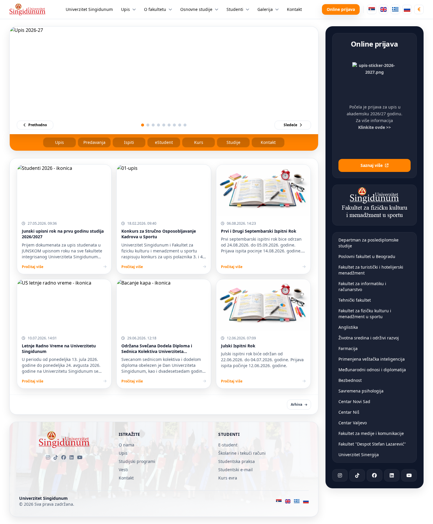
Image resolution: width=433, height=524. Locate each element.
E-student (227, 445)
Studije (233, 142)
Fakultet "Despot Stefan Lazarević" (372, 444)
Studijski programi (137, 461)
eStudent (164, 142)
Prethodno (37, 124)
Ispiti (129, 142)
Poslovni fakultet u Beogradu (366, 256)
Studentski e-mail (235, 469)
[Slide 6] (169, 125)
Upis (59, 142)
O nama (126, 445)
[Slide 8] (179, 125)
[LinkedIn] (72, 457)
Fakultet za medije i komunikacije (371, 433)
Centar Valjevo (352, 423)
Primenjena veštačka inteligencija (371, 359)
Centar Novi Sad (354, 401)
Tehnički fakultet (354, 300)
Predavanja (94, 142)
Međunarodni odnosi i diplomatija (372, 369)
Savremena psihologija (361, 391)
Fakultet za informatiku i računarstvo (362, 286)
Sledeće (290, 124)
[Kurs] (419, 9)
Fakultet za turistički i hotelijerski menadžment (370, 270)
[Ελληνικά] (395, 9)
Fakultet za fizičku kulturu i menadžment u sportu (364, 313)
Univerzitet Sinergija (358, 454)
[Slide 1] (142, 125)
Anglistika (348, 327)
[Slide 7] (174, 125)
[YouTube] (79, 457)
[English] (383, 9)
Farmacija (348, 348)
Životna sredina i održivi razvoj (368, 338)
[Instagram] (48, 457)
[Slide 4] (158, 125)
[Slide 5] (163, 125)
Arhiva (296, 404)
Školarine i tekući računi (242, 453)
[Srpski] (371, 9)
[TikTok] (56, 457)
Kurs (198, 142)
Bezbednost (350, 380)
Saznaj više (372, 165)
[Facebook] (63, 457)
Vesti (123, 469)
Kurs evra (227, 478)
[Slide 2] (147, 125)
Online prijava (341, 9)
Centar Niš (348, 412)
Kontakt (268, 142)
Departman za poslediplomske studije (368, 243)
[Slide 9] (185, 125)
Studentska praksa (236, 461)
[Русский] (407, 9)
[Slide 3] (153, 125)
